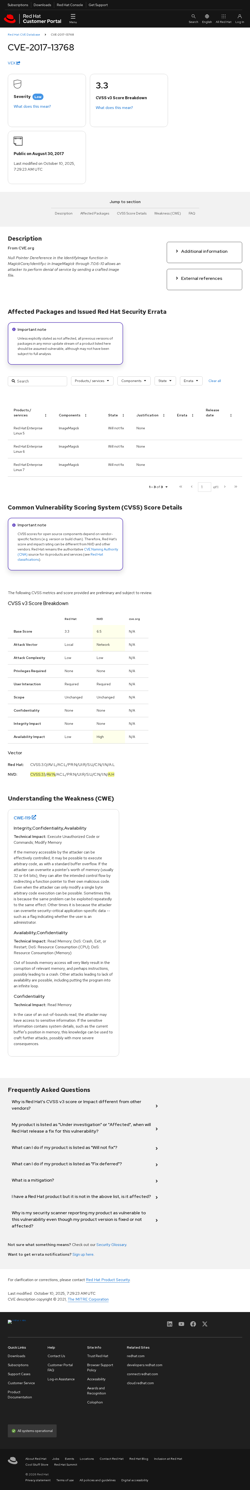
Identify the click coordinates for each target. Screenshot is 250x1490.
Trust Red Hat (97, 1356)
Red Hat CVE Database (24, 35)
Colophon (95, 1402)
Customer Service (21, 1383)
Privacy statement (38, 1480)
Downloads (42, 5)
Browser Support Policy (100, 1367)
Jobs (55, 1459)
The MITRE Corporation (88, 1299)
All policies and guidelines (97, 1480)
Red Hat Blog (138, 1459)
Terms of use (65, 1480)
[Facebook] (193, 1325)
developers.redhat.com (144, 1365)
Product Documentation (20, 1394)
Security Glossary (111, 1244)
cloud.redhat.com (140, 1383)
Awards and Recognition (96, 1390)
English (207, 22)
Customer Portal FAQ (60, 1367)
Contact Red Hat (112, 1459)
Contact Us (56, 1356)
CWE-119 (22, 818)
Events (69, 1459)
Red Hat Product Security (108, 1279)
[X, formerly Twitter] (205, 1325)
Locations (87, 1459)
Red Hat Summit (65, 1465)
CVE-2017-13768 (62, 35)
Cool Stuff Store (36, 1465)
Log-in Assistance (61, 1379)
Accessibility (96, 1379)
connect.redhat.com (142, 1374)
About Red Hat (35, 1459)
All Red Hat (223, 22)
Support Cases (19, 1374)
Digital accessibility (134, 1480)
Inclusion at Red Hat (168, 1459)
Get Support (98, 5)
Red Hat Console (70, 5)
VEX (12, 63)
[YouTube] (181, 1325)
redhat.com (136, 1356)
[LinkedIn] (170, 1325)
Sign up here (83, 1254)
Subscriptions (18, 5)
